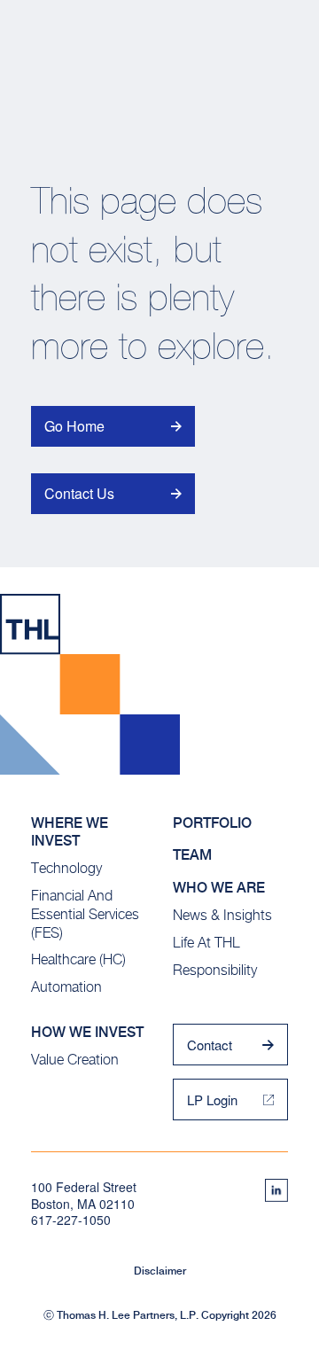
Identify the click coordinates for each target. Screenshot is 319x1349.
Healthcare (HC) (78, 959)
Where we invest (69, 832)
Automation (66, 987)
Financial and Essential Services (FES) (85, 914)
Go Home (74, 426)
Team (192, 854)
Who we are (219, 887)
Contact (209, 1044)
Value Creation (75, 1059)
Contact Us (79, 493)
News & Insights (222, 915)
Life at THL (206, 942)
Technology (66, 868)
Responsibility (215, 970)
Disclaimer (160, 1271)
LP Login (212, 1099)
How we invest (87, 1032)
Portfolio (212, 823)
